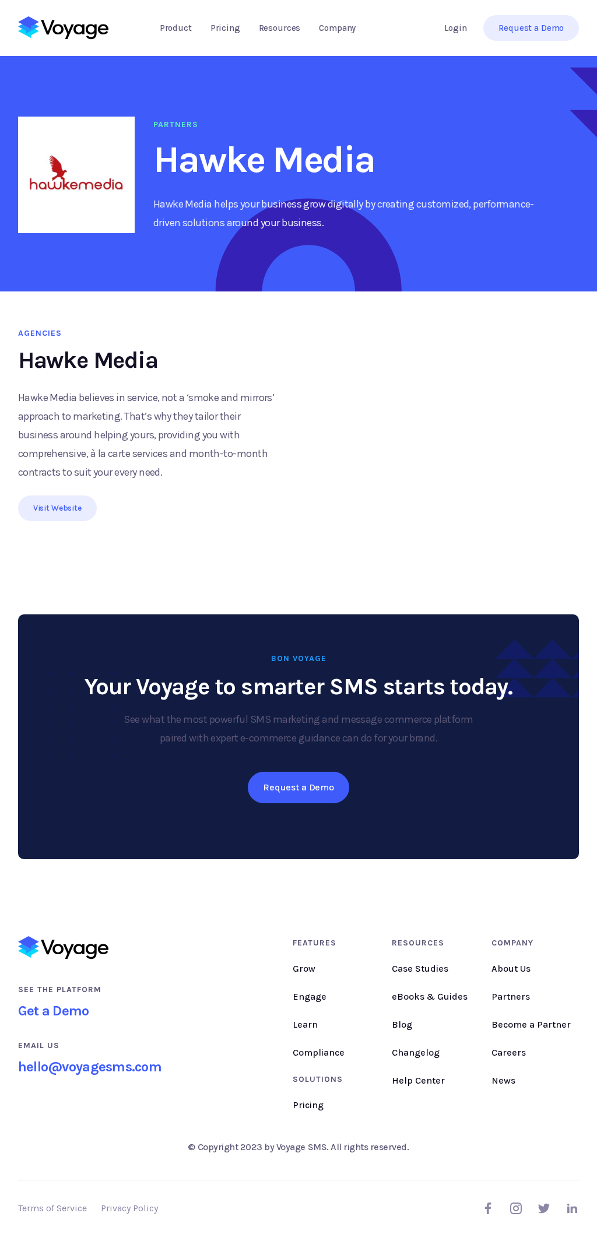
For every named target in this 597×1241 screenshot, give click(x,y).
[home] (63, 28)
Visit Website (57, 508)
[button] (175, 28)
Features (314, 943)
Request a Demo (531, 28)
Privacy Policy (129, 1208)
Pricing (225, 28)
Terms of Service (52, 1208)
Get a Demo (53, 1011)
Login (455, 28)
